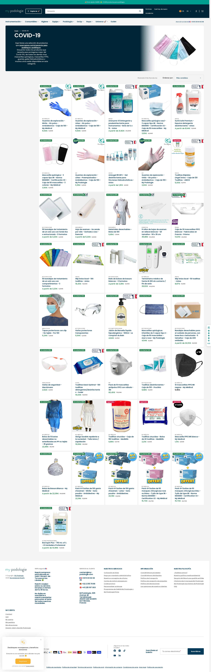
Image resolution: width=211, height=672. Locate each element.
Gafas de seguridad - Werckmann (51, 386)
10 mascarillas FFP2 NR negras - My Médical (185, 386)
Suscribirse (195, 651)
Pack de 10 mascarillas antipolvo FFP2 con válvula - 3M (121, 387)
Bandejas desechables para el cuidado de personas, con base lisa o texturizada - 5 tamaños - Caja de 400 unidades (187, 335)
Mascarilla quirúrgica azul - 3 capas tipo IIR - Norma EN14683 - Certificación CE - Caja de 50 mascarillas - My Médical (154, 126)
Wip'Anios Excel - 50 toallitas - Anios (187, 280)
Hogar (16, 31)
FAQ (175, 586)
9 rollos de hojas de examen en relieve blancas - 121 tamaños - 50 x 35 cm (154, 232)
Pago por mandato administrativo (117, 575)
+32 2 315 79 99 (88, 584)
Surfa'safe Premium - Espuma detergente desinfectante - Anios (184, 123)
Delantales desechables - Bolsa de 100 (120, 230)
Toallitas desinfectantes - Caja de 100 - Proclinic (153, 386)
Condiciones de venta (130, 667)
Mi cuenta (9, 620)
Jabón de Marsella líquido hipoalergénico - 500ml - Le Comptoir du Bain (121, 333)
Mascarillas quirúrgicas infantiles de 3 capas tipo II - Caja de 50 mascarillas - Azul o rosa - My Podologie (154, 334)
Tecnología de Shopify (17, 578)
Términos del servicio (85, 667)
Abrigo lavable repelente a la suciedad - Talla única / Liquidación (87, 439)
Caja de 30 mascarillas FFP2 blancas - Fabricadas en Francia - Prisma (187, 232)
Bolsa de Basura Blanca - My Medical (54, 489)
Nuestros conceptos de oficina (115, 578)
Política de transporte (149, 578)
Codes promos (109, 584)
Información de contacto (113, 667)
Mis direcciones (11, 625)
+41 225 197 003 (89, 587)
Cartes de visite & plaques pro (115, 581)
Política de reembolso (53, 667)
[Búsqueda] (140, 11)
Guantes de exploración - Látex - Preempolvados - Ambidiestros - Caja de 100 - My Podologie (88, 179)
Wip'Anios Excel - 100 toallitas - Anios (84, 280)
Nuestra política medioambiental (187, 575)
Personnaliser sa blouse (113, 586)
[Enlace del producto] (55, 110)
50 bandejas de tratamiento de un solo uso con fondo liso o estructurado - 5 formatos (55, 232)
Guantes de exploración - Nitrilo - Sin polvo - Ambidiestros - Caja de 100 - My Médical (54, 124)
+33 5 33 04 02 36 (87, 579)
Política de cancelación (155, 667)
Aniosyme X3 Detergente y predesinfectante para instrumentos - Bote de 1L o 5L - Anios (120, 124)
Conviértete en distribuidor (151, 575)
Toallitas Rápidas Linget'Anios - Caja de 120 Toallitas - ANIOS (186, 177)
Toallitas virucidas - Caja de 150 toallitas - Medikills (121, 438)
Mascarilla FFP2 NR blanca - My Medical (187, 438)
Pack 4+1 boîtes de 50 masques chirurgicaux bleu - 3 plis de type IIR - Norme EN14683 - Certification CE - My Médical (187, 493)
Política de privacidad (69, 667)
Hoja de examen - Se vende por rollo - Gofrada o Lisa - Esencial (87, 232)
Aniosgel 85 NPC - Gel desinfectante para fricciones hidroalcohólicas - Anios (121, 179)
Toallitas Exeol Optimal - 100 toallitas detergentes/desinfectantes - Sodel (87, 388)
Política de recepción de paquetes (154, 581)
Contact (9, 614)
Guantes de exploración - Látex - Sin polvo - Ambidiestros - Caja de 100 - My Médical (88, 124)
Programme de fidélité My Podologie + (119, 589)
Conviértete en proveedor (150, 573)
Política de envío (98, 667)
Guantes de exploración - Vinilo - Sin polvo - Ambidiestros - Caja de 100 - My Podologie (154, 179)
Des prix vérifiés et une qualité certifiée (189, 578)
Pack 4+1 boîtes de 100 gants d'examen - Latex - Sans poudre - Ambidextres (121, 491)
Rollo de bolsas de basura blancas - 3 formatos (120, 280)
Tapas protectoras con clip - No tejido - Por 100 (54, 331)
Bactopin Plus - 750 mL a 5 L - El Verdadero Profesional (54, 544)
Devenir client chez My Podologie (18, 628)
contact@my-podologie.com (86, 573)
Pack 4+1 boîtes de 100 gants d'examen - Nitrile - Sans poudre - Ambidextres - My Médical (88, 492)
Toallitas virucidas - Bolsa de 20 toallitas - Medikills (153, 438)
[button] (202, 11)
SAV (7, 617)
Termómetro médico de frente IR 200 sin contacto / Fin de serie (154, 281)
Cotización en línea (111, 573)
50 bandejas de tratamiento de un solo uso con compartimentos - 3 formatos (54, 282)
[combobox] (94, 11)
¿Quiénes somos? (180, 573)
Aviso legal (142, 667)
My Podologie (18, 576)
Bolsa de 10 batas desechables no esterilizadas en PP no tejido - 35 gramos (54, 440)
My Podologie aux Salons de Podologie (189, 584)
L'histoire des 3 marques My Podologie (188, 581)
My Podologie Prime (111, 592)
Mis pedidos (10, 622)
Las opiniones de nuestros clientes (154, 586)
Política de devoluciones (150, 584)
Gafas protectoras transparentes (83, 331)
